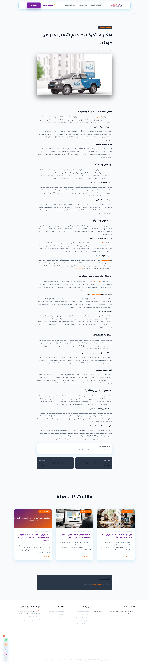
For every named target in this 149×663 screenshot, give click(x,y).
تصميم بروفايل (84, 614)
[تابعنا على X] (6, 658)
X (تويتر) (61, 614)
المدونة (126, 14)
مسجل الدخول (96, 584)
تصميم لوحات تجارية (82, 617)
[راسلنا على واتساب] (6, 640)
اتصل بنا (33, 5)
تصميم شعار (97, 117)
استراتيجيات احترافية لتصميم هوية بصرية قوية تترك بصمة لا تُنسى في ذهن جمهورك (33, 537)
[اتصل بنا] (6, 644)
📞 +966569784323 (34, 617)
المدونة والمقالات (70, 5)
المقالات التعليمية (118, 14)
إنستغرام (61, 617)
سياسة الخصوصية (83, 624)
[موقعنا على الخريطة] (6, 649)
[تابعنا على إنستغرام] (6, 654)
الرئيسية (133, 14)
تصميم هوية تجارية (83, 611)
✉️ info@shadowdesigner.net (31, 620)
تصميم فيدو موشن (83, 621)
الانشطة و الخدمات (97, 5)
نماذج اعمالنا (83, 5)
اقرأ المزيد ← (128, 556)
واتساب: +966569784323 (56, 611)
